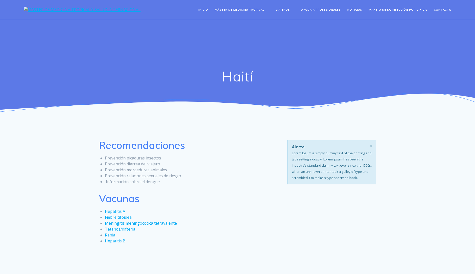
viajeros (283, 9)
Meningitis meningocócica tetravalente (141, 223)
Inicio (203, 9)
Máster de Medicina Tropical (239, 9)
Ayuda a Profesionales (321, 9)
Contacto (442, 9)
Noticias (354, 9)
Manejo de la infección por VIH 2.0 (398, 9)
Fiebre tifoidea (118, 217)
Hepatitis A (115, 211)
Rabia (110, 235)
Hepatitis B (115, 241)
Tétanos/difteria (120, 229)
